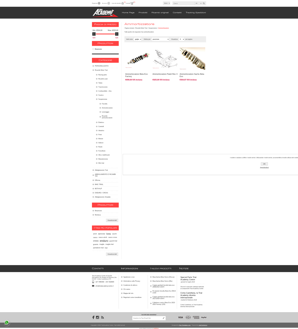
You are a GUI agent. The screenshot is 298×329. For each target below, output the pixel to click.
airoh (95, 234)
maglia (101, 244)
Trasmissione (102, 87)
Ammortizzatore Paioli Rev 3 (164, 74)
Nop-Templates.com (185, 325)
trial (106, 248)
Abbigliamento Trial (101, 170)
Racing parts (102, 75)
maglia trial (109, 244)
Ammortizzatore (107, 108)
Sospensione (153, 28)
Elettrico (101, 122)
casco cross (112, 237)
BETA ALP (98, 188)
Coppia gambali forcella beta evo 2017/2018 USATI (163, 297)
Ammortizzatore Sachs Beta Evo (192, 75)
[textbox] (187, 3)
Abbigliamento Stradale (102, 197)
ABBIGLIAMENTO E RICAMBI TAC (105, 175)
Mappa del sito (128, 293)
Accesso (104, 3)
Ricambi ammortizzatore (107, 117)
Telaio (100, 83)
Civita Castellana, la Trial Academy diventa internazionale (191, 295)
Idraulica (101, 130)
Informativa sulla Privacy (131, 281)
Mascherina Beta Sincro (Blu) (162, 281)
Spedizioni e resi (129, 277)
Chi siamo (126, 289)
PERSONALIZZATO (101, 66)
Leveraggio (105, 112)
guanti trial (113, 241)
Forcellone (101, 151)
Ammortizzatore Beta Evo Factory (136, 75)
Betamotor (98, 49)
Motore (100, 139)
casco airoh (103, 237)
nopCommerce (203, 325)
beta (108, 234)
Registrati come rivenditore (132, 297)
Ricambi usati (103, 79)
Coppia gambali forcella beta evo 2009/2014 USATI (163, 286)
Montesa (98, 215)
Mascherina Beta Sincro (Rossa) (163, 277)
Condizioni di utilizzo (130, 285)
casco (95, 237)
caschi (114, 234)
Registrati (94, 3)
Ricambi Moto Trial (141, 28)
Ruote (100, 147)
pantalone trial (98, 248)
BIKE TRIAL (99, 184)
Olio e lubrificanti (104, 155)
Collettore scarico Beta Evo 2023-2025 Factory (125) (163, 303)
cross (96, 241)
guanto (95, 244)
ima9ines (156, 328)
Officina (97, 180)
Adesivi (100, 143)
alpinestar (101, 234)
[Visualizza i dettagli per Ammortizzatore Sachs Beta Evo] (192, 47)
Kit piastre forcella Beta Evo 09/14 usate (164, 292)
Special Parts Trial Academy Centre (188, 278)
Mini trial (101, 163)
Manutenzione (103, 159)
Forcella (104, 104)
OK (264, 164)
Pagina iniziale (129, 28)
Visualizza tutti (112, 220)
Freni (100, 134)
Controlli (101, 126)
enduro (104, 240)
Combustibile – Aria (104, 91)
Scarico (100, 95)
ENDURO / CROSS (101, 193)
